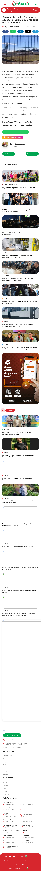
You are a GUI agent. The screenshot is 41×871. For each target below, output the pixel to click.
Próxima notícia (31, 154)
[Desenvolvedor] (27, 868)
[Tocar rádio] (4, 10)
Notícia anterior (9, 154)
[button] (5, 4)
